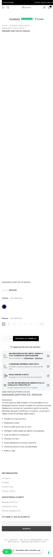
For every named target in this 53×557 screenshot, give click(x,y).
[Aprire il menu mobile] (3, 7)
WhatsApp (28, 358)
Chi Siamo (6, 478)
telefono (39, 358)
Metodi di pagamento (11, 511)
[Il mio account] (44, 7)
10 (42, 324)
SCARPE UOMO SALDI (20, 26)
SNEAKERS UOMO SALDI (13, 28)
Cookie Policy (7, 487)
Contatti (5, 482)
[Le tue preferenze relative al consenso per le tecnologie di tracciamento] (48, 552)
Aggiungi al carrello (25, 338)
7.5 (25, 324)
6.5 (14, 324)
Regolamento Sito (10, 502)
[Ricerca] (8, 7)
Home (5, 26)
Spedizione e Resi (9, 506)
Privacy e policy (8, 491)
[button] (7, 551)
